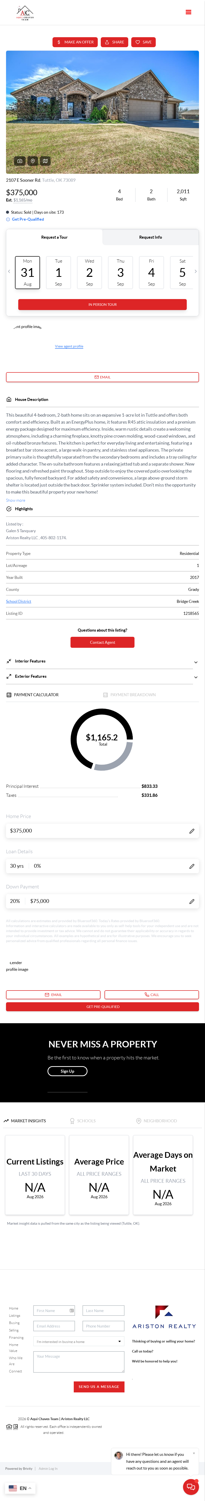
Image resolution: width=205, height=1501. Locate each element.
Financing (16, 1337)
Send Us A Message (99, 1387)
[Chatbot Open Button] (191, 1487)
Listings (14, 1316)
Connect (15, 1371)
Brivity (27, 1469)
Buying (14, 1323)
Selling (13, 1330)
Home (13, 1308)
